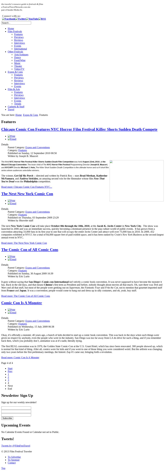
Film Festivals (15, 31)
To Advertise (14, 457)
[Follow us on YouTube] (32, 19)
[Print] (11, 136)
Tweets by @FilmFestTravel (15, 445)
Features (18, 34)
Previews (19, 37)
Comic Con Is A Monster (21, 303)
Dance (17, 57)
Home (11, 28)
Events (17, 45)
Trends (17, 103)
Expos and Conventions (37, 147)
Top (3, 468)
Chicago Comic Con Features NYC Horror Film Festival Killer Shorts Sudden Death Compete (79, 129)
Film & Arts (14, 89)
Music (17, 63)
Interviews (19, 43)
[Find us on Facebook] (8, 19)
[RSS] (42, 19)
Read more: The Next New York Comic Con (24, 243)
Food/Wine (19, 60)
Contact (12, 462)
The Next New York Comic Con (27, 194)
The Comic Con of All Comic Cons (29, 250)
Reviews (18, 40)
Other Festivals (15, 51)
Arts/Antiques (21, 54)
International (20, 48)
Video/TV (19, 69)
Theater (18, 66)
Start (10, 368)
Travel (11, 109)
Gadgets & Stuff (16, 106)
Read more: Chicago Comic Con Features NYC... (26, 187)
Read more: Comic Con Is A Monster (20, 357)
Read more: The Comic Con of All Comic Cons (25, 296)
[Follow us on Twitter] (20, 19)
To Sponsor (13, 459)
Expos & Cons (15, 72)
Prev (10, 371)
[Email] (12, 139)
